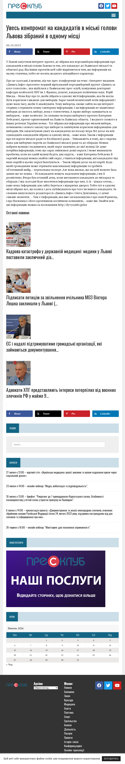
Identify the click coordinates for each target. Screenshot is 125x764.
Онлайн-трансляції (74, 750)
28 (31, 660)
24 (78, 655)
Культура (68, 700)
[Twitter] (108, 6)
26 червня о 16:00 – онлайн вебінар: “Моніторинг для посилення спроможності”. (48, 527)
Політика (68, 712)
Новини (68, 688)
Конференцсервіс (73, 746)
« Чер (9, 664)
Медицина (69, 704)
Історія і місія (71, 742)
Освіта (67, 708)
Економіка (69, 692)
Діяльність (70, 729)
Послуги (68, 733)
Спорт (67, 717)
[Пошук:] (58, 444)
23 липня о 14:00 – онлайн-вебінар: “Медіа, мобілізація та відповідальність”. (47, 486)
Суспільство (70, 721)
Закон (67, 696)
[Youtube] (114, 6)
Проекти (68, 738)
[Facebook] (101, 6)
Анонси (13, 462)
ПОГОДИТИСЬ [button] (111, 758)
